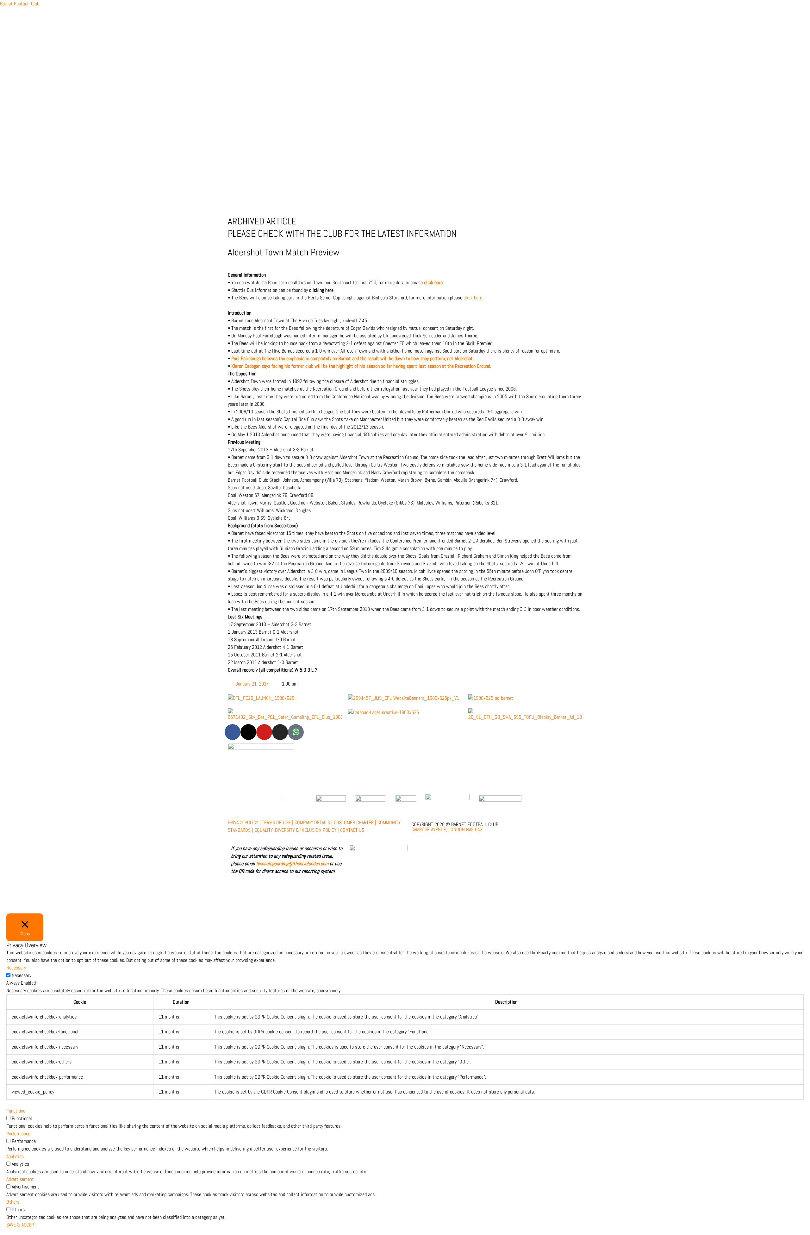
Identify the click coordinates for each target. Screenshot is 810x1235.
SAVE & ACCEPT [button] (21, 1224)
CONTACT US (352, 830)
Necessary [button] (16, 967)
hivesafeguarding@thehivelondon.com (292, 863)
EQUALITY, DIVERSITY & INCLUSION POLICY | (296, 830)
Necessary (21, 975)
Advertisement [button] (20, 1179)
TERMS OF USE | (277, 822)
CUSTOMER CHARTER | (355, 822)
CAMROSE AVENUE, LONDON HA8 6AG (447, 829)
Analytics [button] (15, 1156)
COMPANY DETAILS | (314, 822)
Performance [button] (18, 1133)
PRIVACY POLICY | (244, 822)
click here (433, 282)
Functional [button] (16, 1110)
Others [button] (12, 1202)
